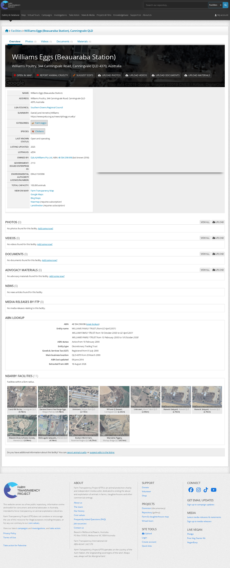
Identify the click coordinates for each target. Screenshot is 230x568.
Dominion (153, 508)
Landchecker (37, 205)
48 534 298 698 (65, 157)
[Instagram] (198, 490)
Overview (14, 41)
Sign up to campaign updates (200, 504)
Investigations (60, 14)
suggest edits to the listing (102, 452)
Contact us (79, 527)
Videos (46, 41)
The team (78, 507)
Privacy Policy (9, 533)
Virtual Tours (34, 14)
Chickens (39, 131)
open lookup (93, 324)
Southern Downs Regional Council (47, 107)
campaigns (23, 528)
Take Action (74, 14)
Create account (149, 542)
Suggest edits (84, 75)
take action (55, 528)
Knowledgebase (120, 14)
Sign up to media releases (199, 521)
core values (33, 523)
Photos (30, 41)
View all (205, 222)
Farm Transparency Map (42, 190)
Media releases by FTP (24, 302)
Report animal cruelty (53, 75)
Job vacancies (80, 523)
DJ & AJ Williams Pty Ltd (41, 157)
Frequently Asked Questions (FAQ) (90, 519)
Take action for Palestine (14, 545)
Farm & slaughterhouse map (155, 516)
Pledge (190, 534)
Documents (65, 41)
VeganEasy (192, 542)
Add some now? (45, 228)
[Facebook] (191, 490)
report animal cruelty (77, 452)
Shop (144, 495)
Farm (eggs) (40, 122)
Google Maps (37, 194)
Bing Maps (36, 198)
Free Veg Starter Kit (196, 538)
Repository (151, 512)
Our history (79, 511)
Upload (219, 222)
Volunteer (146, 491)
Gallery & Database (10, 14)
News (11, 286)
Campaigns (47, 14)
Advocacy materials (23, 270)
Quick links (147, 546)
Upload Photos (111, 75)
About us (78, 502)
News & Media (88, 14)
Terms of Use (9, 537)
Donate (145, 487)
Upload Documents (167, 75)
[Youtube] (214, 490)
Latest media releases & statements (204, 517)
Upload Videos (138, 75)
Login (144, 537)
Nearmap (35, 201)
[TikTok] (205, 490)
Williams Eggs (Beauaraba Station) (64, 56)
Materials (84, 41)
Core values (79, 515)
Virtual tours (147, 521)
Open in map (24, 75)
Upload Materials (199, 75)
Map (23, 14)
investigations (38, 528)
